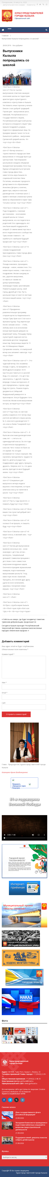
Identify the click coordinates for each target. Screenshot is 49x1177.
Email (4, 693)
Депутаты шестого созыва (14, 5)
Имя (4, 682)
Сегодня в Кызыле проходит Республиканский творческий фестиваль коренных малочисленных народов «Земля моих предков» (22, 628)
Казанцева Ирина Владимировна (15, 772)
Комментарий (8, 654)
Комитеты (31, 5)
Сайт (4, 703)
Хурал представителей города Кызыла (31, 1173)
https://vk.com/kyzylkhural (43, 4)
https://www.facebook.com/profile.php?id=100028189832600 (37, 4)
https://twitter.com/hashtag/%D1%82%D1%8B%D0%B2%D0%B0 (40, 4)
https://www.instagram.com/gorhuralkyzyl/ (46, 4)
